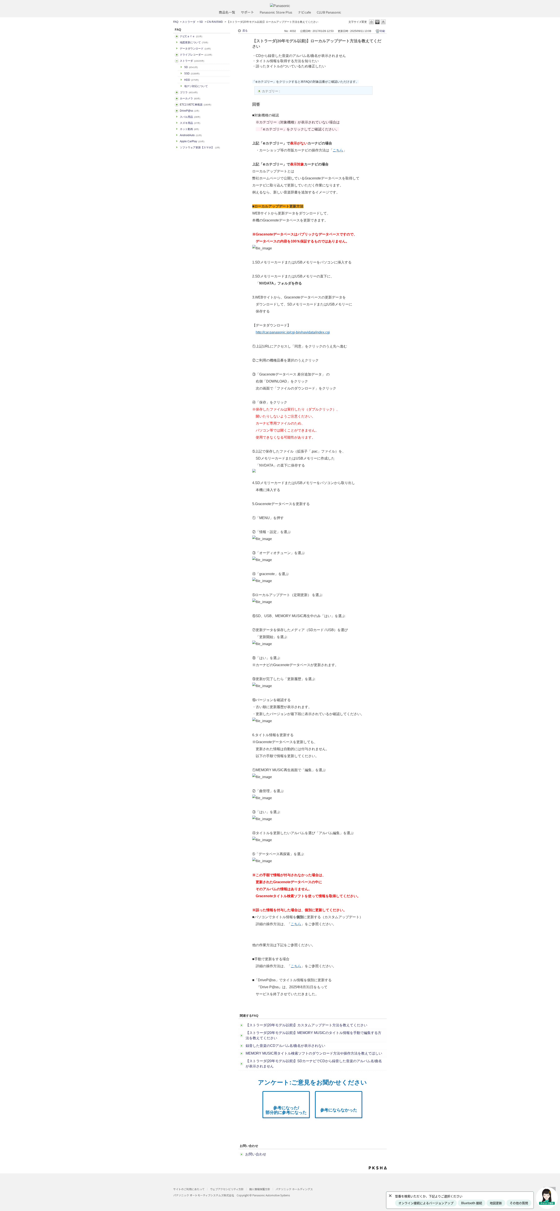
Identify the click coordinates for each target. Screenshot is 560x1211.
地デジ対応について (196, 86)
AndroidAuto (191, 135)
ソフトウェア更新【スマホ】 (200, 147)
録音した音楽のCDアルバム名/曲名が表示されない (285, 1046)
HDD (191, 79)
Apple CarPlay (192, 141)
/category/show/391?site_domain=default (177, 61)
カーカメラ (190, 98)
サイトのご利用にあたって (189, 1189)
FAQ (175, 21)
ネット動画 (189, 129)
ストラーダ (188, 21)
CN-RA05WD (215, 21)
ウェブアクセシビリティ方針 (227, 1189)
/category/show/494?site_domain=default (177, 98)
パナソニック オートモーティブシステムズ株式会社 (203, 1195)
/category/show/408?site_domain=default (177, 36)
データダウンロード (195, 48)
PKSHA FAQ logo (378, 1168)
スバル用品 (190, 116)
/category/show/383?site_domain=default (177, 92)
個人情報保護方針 (259, 1189)
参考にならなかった (338, 1110)
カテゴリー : (271, 91)
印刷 (382, 31)
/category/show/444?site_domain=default (177, 105)
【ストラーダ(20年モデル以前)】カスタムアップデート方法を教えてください (306, 1025)
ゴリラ (189, 92)
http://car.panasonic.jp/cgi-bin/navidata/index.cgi (293, 332)
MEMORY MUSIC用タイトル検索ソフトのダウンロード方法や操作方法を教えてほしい (314, 1053)
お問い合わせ (255, 1154)
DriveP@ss (189, 110)
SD (201, 21)
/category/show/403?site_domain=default (177, 111)
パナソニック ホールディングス (294, 1189)
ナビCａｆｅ (191, 36)
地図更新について (194, 42)
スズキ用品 (190, 123)
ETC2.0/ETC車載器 (195, 104)
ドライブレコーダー (196, 54)
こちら (338, 150)
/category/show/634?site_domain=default (177, 55)
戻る (245, 30)
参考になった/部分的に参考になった (286, 1110)
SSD (192, 73)
